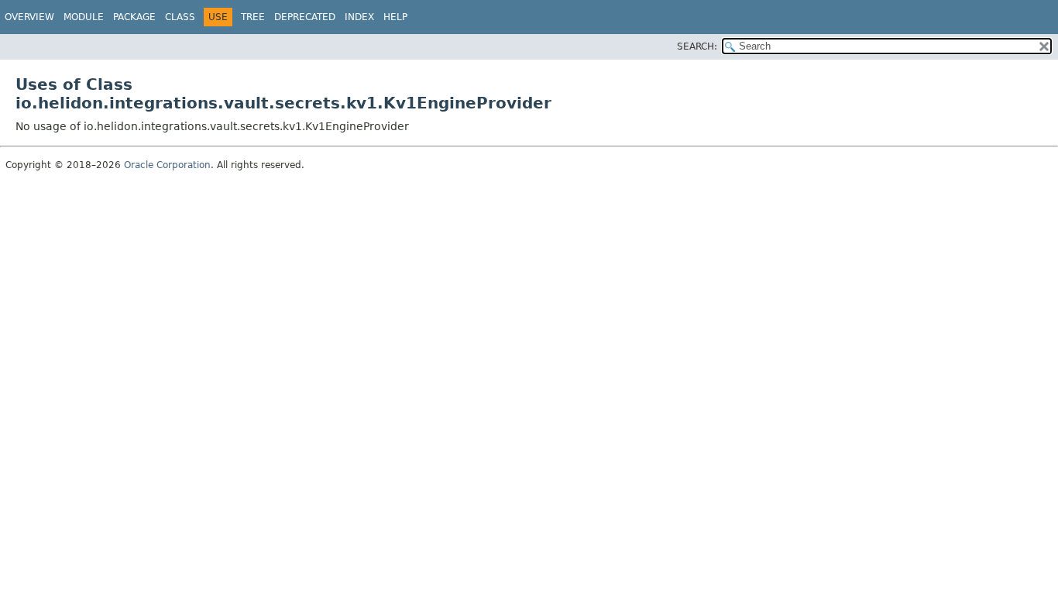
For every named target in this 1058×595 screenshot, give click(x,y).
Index (359, 17)
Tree (253, 17)
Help (395, 17)
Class (180, 17)
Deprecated (304, 17)
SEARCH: (697, 46)
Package (134, 17)
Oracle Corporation (167, 165)
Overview (29, 17)
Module (84, 17)
